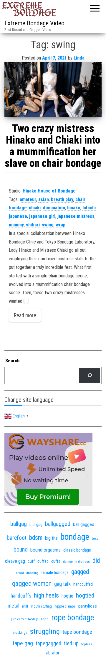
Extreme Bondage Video (34, 23)
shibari (33, 225)
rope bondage (72, 617)
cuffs (55, 561)
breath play (62, 199)
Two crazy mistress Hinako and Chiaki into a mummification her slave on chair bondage (53, 146)
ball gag (35, 524)
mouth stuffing (41, 606)
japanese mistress (76, 216)
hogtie (67, 596)
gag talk (62, 584)
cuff (31, 561)
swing (48, 225)
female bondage (55, 572)
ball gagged (83, 524)
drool (20, 573)
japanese (18, 216)
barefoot (16, 537)
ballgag (18, 523)
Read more (25, 315)
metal (13, 606)
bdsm (35, 537)
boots (95, 539)
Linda (79, 58)
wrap (60, 225)
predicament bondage (25, 619)
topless (86, 644)
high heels (46, 595)
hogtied (85, 595)
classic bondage (77, 550)
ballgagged (57, 523)
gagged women (32, 584)
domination (54, 207)
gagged (80, 571)
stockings (20, 632)
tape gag (23, 643)
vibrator (52, 653)
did (96, 560)
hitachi (89, 207)
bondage (74, 537)
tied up (71, 643)
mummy (16, 225)
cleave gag (15, 561)
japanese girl (42, 216)
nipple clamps (65, 606)
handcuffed (83, 584)
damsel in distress (76, 562)
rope (45, 618)
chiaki (35, 207)
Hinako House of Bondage (49, 191)
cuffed (43, 561)
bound (21, 549)
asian (43, 199)
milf (25, 606)
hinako (73, 207)
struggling (45, 631)
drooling (32, 573)
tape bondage (77, 631)
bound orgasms (45, 550)
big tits (51, 538)
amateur (28, 199)
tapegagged (48, 643)
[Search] (89, 375)
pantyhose (87, 606)
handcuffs (21, 596)
